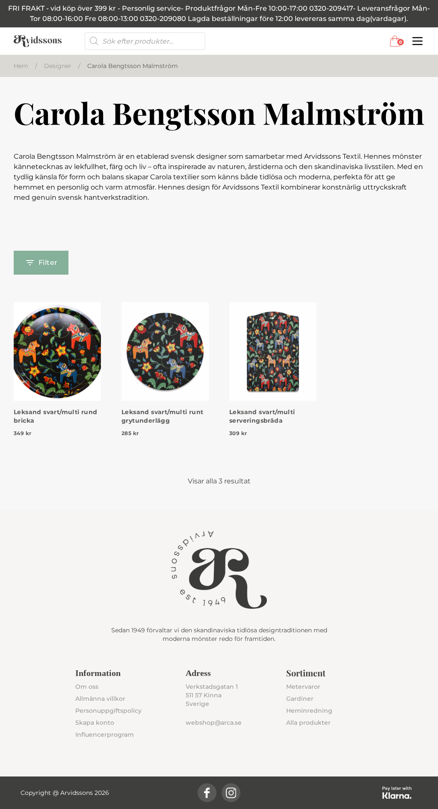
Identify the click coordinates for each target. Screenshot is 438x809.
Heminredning (309, 710)
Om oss (86, 686)
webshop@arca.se (214, 722)
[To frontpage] (38, 41)
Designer (57, 66)
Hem (21, 66)
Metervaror (303, 686)
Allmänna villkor (100, 698)
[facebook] (207, 792)
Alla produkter (308, 722)
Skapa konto (94, 722)
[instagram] (231, 792)
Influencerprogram (104, 734)
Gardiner (300, 698)
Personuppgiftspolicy (108, 710)
